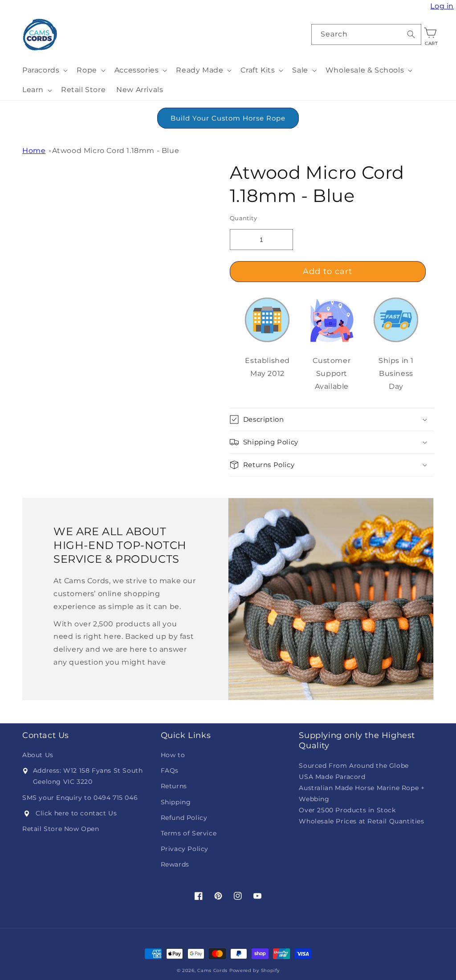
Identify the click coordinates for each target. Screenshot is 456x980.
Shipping (176, 802)
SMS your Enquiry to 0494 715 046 (80, 798)
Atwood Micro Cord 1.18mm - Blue (115, 150)
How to (173, 755)
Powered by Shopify (254, 970)
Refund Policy (184, 818)
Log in (443, 6)
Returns (174, 786)
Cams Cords (212, 970)
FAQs (170, 770)
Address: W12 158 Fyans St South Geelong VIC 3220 (88, 776)
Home (33, 150)
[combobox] (366, 34)
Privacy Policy (184, 849)
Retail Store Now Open (60, 829)
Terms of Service (189, 833)
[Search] (411, 34)
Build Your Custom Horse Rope (228, 118)
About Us (37, 755)
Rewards (175, 864)
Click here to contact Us (76, 813)
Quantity (243, 218)
